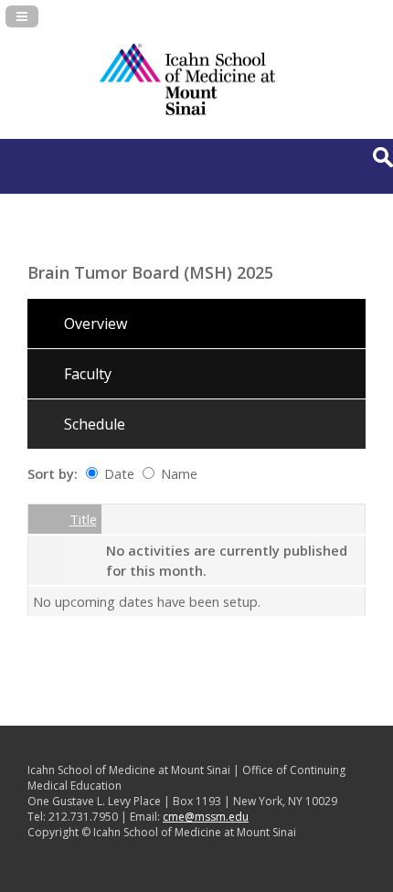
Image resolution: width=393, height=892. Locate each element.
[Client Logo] (187, 113)
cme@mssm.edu (206, 816)
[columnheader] (46, 519)
